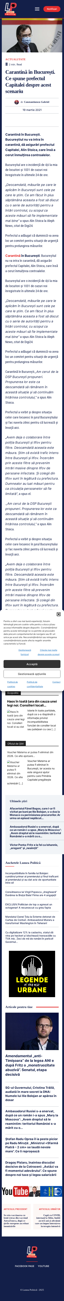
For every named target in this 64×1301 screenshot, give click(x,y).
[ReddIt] (35, 120)
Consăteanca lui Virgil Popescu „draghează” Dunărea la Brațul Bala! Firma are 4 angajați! (31, 893)
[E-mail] (44, 120)
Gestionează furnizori (24, 652)
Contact (56, 682)
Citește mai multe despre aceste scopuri (49, 652)
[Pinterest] (11, 120)
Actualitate (15, 59)
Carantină (12, 256)
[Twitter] (40, 1295)
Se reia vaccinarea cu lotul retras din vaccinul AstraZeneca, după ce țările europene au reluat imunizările (16, 1221)
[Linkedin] (27, 120)
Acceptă (32, 664)
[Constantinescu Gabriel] (17, 102)
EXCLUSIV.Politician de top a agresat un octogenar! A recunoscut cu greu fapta (28, 906)
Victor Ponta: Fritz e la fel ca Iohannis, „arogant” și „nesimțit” (34, 846)
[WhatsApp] (19, 120)
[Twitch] (32, 1295)
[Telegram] (52, 120)
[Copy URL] (60, 120)
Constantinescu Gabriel (36, 102)
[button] (58, 614)
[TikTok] (23, 1295)
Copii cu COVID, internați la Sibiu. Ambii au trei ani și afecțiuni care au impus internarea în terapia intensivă (47, 1221)
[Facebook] (6, 1295)
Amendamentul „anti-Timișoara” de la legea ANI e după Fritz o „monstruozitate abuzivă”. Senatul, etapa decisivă (30, 1065)
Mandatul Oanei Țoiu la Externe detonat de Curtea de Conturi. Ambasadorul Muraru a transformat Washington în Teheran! (30, 920)
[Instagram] (15, 1295)
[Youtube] (57, 1295)
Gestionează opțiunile (32, 673)
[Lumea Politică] (32, 1251)
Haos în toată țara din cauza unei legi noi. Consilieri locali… (32, 703)
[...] (53, 729)
